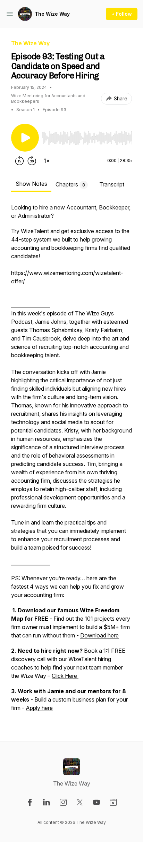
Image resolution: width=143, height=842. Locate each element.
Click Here (65, 675)
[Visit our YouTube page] (96, 802)
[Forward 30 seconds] (32, 161)
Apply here (39, 707)
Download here (99, 635)
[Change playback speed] (46, 161)
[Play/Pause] (25, 138)
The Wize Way (52, 14)
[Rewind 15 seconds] (19, 161)
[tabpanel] (71, 461)
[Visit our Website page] (113, 802)
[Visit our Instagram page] (63, 802)
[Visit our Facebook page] (29, 802)
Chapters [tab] (70, 184)
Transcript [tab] (111, 184)
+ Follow (121, 14)
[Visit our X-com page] (79, 802)
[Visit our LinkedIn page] (46, 802)
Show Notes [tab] (31, 183)
